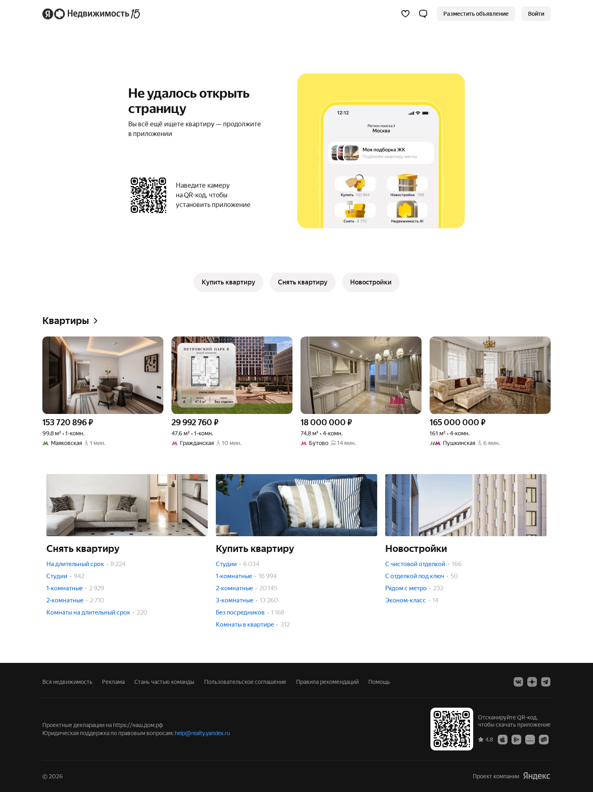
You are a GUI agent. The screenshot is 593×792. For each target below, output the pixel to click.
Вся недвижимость (67, 682)
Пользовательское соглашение (245, 682)
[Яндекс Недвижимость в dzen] (532, 682)
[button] (423, 13)
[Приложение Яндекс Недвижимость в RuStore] (544, 739)
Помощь (379, 682)
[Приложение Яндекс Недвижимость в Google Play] (516, 739)
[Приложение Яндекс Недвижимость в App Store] (502, 739)
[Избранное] (405, 13)
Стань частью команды (164, 682)
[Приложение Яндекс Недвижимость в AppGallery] (530, 739)
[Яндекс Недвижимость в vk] (518, 682)
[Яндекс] (536, 776)
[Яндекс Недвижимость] (91, 13)
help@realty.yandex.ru (202, 733)
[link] (536, 13)
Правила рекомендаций (327, 682)
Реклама (113, 682)
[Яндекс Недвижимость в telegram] (546, 682)
